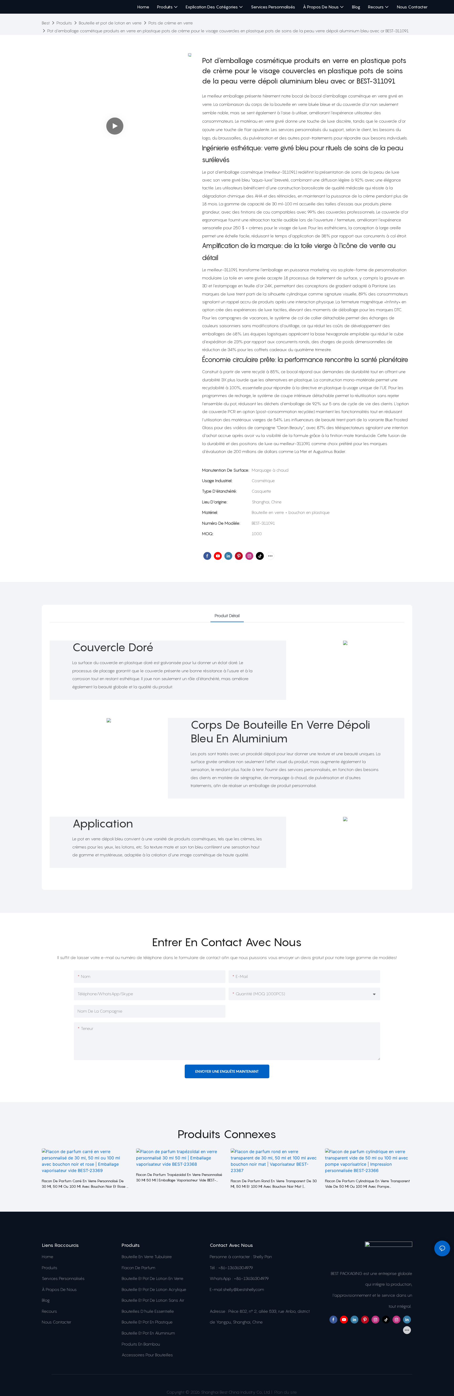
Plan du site (285, 1392)
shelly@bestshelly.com (243, 1289)
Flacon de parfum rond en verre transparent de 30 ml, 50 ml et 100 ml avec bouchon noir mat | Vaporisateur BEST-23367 (274, 1184)
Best (46, 22)
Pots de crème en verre (170, 22)
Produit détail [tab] (227, 615)
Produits (64, 22)
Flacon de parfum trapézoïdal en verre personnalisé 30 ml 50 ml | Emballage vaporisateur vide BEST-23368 (179, 1177)
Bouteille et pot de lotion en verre (110, 22)
